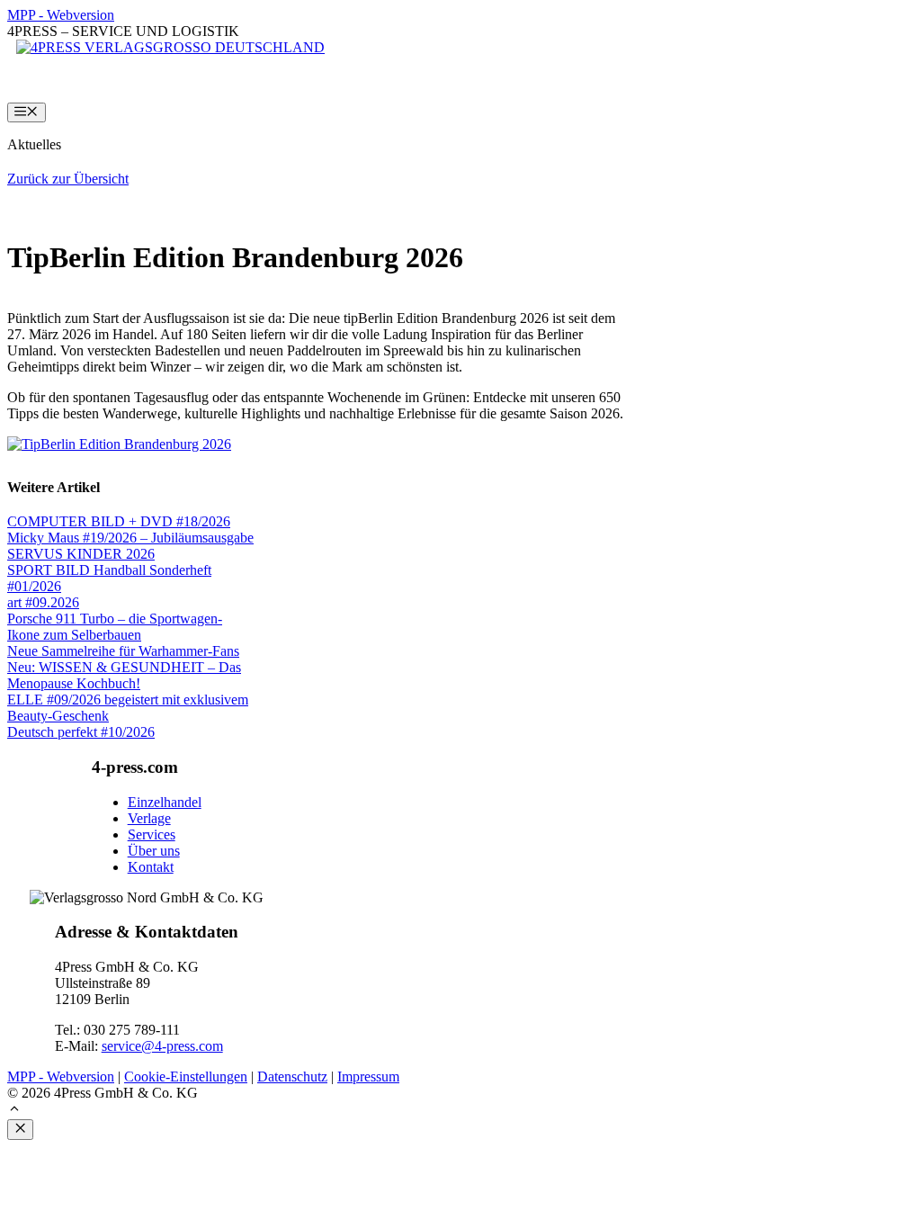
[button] (14, 1110)
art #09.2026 (43, 602)
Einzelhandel (164, 802)
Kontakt (151, 867)
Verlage (149, 818)
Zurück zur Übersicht (68, 178)
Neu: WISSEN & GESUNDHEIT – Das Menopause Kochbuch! (124, 675)
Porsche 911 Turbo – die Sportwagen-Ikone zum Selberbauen (114, 626)
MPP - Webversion (60, 14)
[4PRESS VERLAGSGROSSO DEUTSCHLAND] (170, 47)
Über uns (154, 850)
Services (151, 834)
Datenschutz (292, 1076)
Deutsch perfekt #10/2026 (81, 732)
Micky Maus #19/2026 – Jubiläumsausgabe (130, 537)
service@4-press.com (162, 1046)
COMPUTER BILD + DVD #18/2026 (118, 521)
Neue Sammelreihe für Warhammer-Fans (123, 651)
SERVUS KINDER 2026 (81, 553)
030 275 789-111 (132, 1029)
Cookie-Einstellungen (185, 1076)
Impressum (368, 1076)
